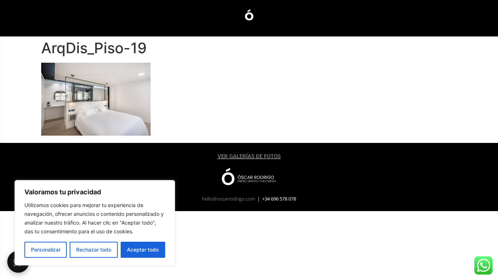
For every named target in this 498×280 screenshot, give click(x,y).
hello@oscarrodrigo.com (228, 198)
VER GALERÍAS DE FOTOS (249, 156)
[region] (95, 222)
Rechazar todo (93, 249)
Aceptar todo (143, 249)
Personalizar (46, 249)
